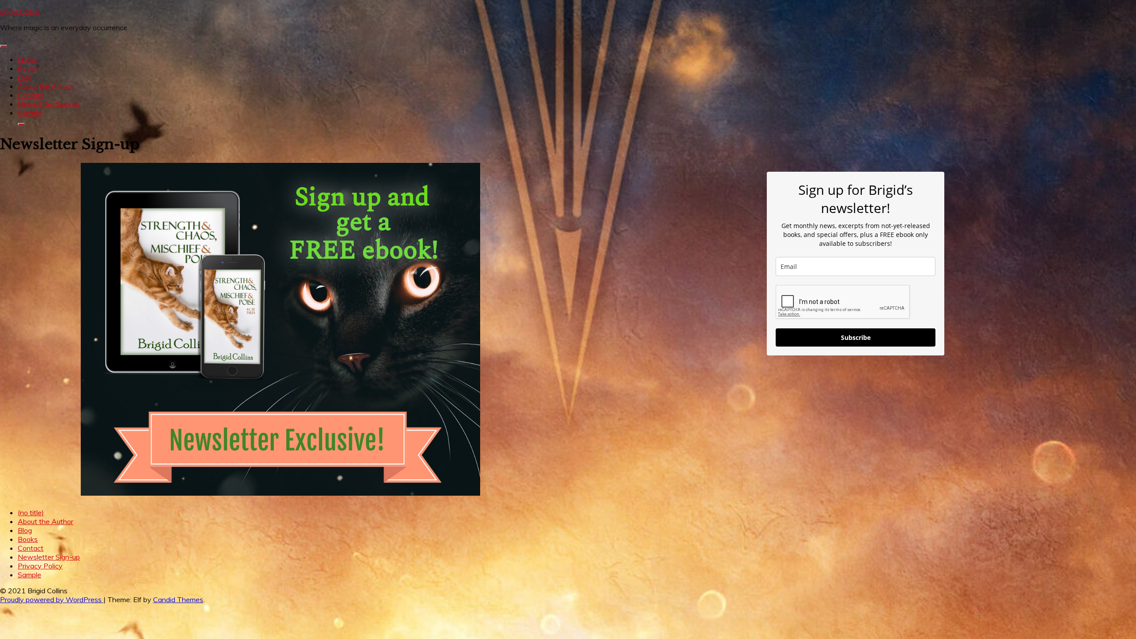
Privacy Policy (40, 565)
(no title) (31, 512)
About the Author (45, 86)
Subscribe (856, 337)
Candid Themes (178, 599)
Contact (30, 95)
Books (28, 68)
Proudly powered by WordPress (51, 599)
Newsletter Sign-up (49, 103)
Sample (29, 112)
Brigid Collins (20, 11)
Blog (25, 77)
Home (27, 59)
